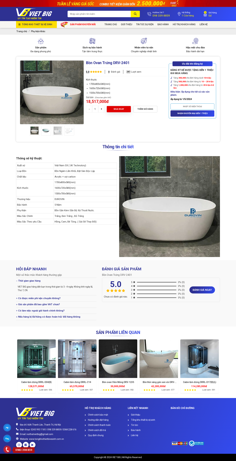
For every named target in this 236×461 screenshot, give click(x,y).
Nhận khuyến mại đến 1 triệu (192, 113)
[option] (34, 131)
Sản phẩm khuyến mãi (83, 24)
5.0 (87, 72)
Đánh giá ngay (202, 289)
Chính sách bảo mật (97, 414)
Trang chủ (111, 24)
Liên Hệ (204, 24)
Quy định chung (95, 435)
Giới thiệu (135, 414)
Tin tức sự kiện (144, 24)
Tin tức (134, 425)
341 (128, 71)
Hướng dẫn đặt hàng (98, 420)
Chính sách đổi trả (96, 430)
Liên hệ (134, 435)
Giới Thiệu (126, 24)
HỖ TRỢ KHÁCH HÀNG (184, 24)
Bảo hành (163, 24)
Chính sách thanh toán (99, 425)
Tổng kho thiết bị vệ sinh (37, 24)
